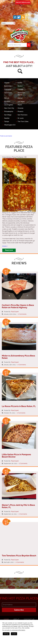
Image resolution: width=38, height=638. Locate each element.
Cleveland (8, 93)
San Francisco (22, 115)
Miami (20, 105)
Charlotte (7, 89)
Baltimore (7, 86)
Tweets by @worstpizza (6, 136)
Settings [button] (6, 633)
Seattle (6, 118)
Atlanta (6, 83)
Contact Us (29, 619)
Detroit (20, 98)
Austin (20, 83)
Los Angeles (8, 105)
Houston (7, 101)
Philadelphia (8, 111)
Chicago (20, 89)
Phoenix (20, 111)
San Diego (7, 115)
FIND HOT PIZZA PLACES (23, 2)
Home (6, 619)
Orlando (20, 108)
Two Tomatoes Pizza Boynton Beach (19, 555)
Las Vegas (21, 101)
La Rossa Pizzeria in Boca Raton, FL (19, 406)
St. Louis (21, 118)
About (16, 619)
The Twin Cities (23, 121)
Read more (9, 250)
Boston (20, 86)
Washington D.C (9, 125)
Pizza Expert (15, 311)
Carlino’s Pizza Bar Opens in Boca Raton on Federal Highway (18, 306)
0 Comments (22, 314)
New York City (9, 108)
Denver (6, 98)
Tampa (6, 121)
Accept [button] (14, 633)
